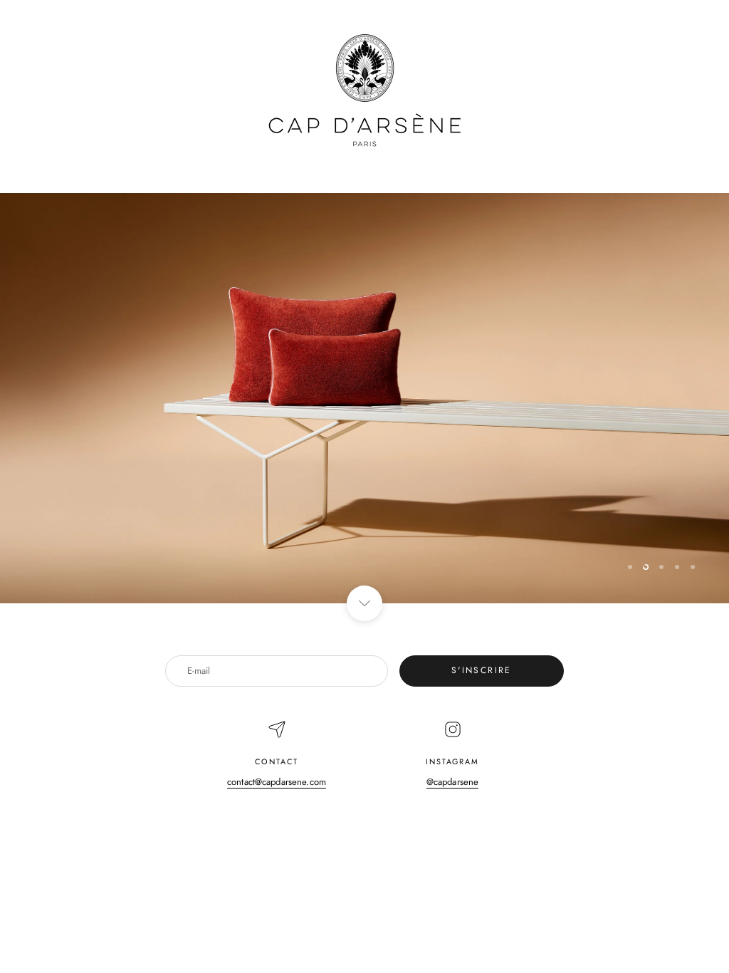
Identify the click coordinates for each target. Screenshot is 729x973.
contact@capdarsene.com (276, 782)
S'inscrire (481, 670)
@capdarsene (452, 782)
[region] (364, 398)
